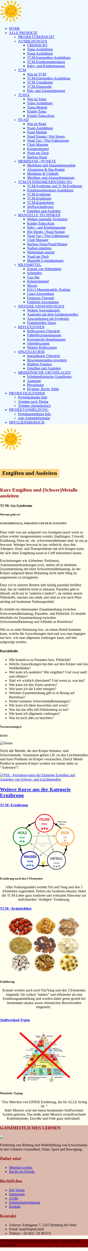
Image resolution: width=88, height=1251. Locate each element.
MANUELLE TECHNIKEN (39, 215)
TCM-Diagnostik (39, 87)
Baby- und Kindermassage (46, 66)
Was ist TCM (36, 74)
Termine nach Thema (33, 401)
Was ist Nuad (36, 124)
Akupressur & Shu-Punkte (46, 169)
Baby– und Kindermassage (46, 227)
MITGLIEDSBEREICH (26, 422)
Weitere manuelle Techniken (47, 219)
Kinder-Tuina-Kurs (40, 116)
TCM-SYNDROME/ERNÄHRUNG (45, 182)
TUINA (24, 95)
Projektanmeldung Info (34, 414)
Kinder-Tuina (36, 111)
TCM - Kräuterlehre (16, 908)
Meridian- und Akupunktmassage (50, 178)
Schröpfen (34, 273)
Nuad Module (37, 132)
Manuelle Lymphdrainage (45, 260)
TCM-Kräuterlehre (40, 203)
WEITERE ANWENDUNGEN (41, 306)
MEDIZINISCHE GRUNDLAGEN (44, 372)
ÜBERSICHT (37, 45)
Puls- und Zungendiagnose (46, 91)
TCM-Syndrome (39, 194)
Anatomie (34, 381)
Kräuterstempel (38, 149)
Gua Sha (33, 277)
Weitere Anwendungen (43, 310)
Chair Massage (37, 144)
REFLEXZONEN (31, 327)
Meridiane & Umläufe (42, 173)
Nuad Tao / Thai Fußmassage (48, 140)
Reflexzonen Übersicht (43, 331)
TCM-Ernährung (39, 198)
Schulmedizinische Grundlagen (49, 376)
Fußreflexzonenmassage (44, 335)
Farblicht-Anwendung (43, 302)
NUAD (23, 120)
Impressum (17, 1194)
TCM (22, 70)
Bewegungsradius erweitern (47, 360)
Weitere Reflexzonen (42, 347)
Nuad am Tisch (38, 153)
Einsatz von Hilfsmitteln (44, 269)
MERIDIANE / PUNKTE (37, 161)
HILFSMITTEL (30, 265)
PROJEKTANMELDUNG (29, 410)
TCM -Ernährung (14, 805)
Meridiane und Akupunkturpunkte (51, 165)
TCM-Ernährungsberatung (46, 62)
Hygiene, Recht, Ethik (43, 389)
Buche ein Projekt (22, 1172)
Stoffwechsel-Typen (15, 1020)
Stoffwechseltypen (40, 207)
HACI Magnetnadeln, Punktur (48, 290)
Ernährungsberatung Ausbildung (50, 190)
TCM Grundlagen (40, 82)
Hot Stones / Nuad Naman (46, 232)
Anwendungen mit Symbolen (48, 319)
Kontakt (15, 1206)
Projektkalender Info (32, 397)
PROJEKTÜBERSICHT (36, 37)
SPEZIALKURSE (31, 352)
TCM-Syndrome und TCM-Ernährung (54, 186)
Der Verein (17, 1190)
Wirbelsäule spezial (40, 252)
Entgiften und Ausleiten (44, 211)
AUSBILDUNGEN (32, 41)
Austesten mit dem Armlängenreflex (52, 314)
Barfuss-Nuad (37, 157)
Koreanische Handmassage (46, 339)
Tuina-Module (37, 107)
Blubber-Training (39, 364)
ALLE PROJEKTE (23, 33)
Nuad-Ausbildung (40, 53)
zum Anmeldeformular (34, 418)
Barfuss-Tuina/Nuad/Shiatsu (47, 244)
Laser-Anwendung (40, 294)
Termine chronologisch (34, 406)
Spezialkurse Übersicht (43, 356)
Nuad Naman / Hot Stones (46, 136)
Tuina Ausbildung (40, 49)
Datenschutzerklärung (24, 1202)
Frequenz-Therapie (40, 298)
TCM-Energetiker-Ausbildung (48, 57)
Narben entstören (39, 248)
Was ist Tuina (36, 99)
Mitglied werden (20, 1167)
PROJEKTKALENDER (27, 393)
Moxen (32, 285)
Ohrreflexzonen (38, 343)
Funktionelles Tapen (41, 323)
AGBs (13, 1198)
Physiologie (35, 385)
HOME (14, 28)
